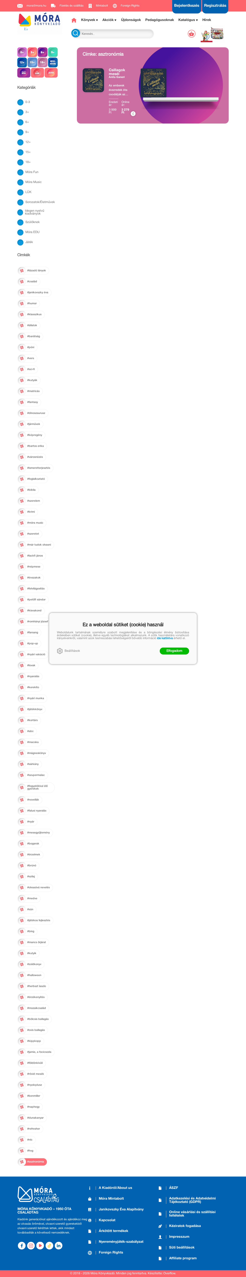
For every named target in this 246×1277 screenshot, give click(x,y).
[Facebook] (22, 1245)
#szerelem (33, 501)
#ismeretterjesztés (38, 468)
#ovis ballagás (36, 1030)
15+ (28, 152)
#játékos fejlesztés (38, 920)
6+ (27, 122)
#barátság (33, 336)
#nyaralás (33, 676)
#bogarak (33, 843)
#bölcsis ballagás (38, 1019)
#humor (32, 303)
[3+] (32, 52)
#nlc (29, 1140)
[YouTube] (40, 1245)
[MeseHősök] (53, 62)
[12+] (22, 62)
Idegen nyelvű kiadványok (34, 212)
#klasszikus (34, 314)
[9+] (53, 52)
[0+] (22, 52)
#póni (30, 347)
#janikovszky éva (37, 292)
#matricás (33, 391)
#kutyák (32, 380)
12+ (28, 142)
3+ (27, 112)
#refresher (33, 1129)
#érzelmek (33, 854)
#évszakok (34, 578)
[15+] (32, 62)
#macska (33, 742)
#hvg (30, 1151)
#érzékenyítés (36, 997)
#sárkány (33, 764)
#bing (30, 931)
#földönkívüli (35, 1063)
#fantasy (32, 402)
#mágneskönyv (36, 753)
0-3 (27, 102)
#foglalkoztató (36, 479)
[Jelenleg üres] (192, 34)
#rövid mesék (35, 1074)
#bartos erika (35, 446)
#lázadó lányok (36, 270)
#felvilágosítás (36, 589)
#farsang (32, 632)
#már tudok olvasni (39, 545)
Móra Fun (31, 172)
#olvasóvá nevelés (38, 887)
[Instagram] (31, 1245)
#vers (30, 358)
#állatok (32, 325)
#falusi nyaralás (36, 811)
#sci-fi (31, 369)
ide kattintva (165, 638)
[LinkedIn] (58, 1245)
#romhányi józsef (37, 621)
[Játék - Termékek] (51, 73)
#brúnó (31, 865)
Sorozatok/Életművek (40, 202)
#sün (30, 909)
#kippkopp (34, 1041)
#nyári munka (35, 698)
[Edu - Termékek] (23, 73)
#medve (32, 898)
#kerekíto (33, 687)
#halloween (34, 975)
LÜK (28, 192)
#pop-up (32, 643)
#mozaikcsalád (36, 1008)
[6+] (42, 52)
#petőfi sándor (36, 599)
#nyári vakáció (36, 654)
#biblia (31, 490)
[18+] (42, 62)
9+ (27, 132)
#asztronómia (35, 1162)
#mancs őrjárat (36, 942)
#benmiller (33, 1096)
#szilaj (31, 876)
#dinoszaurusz (36, 413)
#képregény (34, 435)
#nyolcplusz (34, 1085)
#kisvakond (34, 610)
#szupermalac (36, 775)
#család (32, 281)
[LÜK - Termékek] (37, 73)
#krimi (31, 512)
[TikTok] (49, 1245)
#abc (30, 731)
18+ (28, 162)
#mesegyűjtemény (38, 833)
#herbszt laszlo (36, 986)
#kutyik (31, 953)
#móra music (35, 523)
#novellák (33, 800)
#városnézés (35, 457)
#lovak (31, 665)
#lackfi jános (35, 556)
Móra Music (33, 182)
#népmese (33, 567)
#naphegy (33, 1107)
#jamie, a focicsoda (39, 1052)
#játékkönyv (34, 709)
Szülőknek (32, 222)
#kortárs (32, 720)
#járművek (33, 424)
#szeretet (33, 534)
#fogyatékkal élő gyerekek (37, 787)
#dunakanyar (35, 1118)
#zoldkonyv (34, 964)
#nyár (30, 822)
